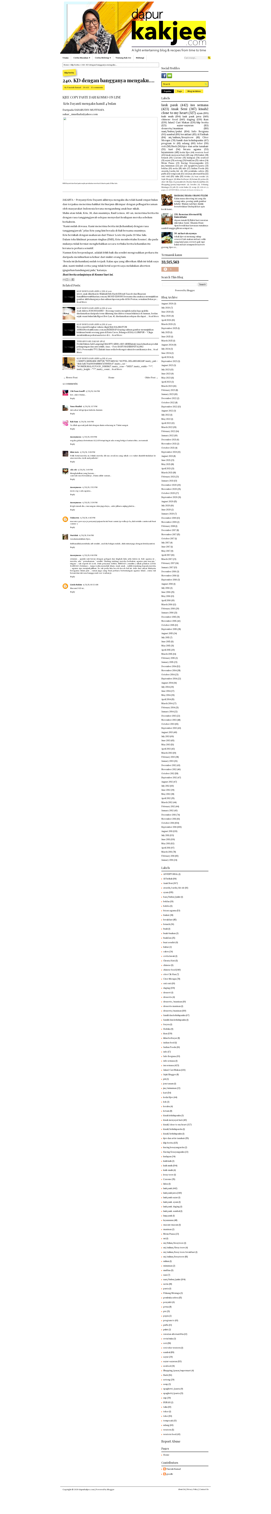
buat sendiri (200, 176)
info (184, 168)
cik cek (73, 469)
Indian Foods (197, 168)
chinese (167, 965)
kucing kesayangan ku (173, 1147)
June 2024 (166, 353)
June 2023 (166, 373)
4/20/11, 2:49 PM (85, 469)
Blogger (190, 290)
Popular (167, 91)
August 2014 (167, 683)
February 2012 (168, 806)
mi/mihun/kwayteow (181, 137)
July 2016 (165, 588)
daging (191, 119)
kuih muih (167, 116)
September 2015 (169, 629)
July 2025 (165, 332)
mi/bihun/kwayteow (173, 1243)
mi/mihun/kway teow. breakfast (179, 1252)
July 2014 (165, 687)
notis (175, 168)
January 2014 (167, 711)
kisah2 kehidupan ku (172, 1129)
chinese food (169, 119)
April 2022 (166, 423)
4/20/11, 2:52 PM (89, 487)
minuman (167, 1265)
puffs (163, 173)
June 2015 (165, 641)
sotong (178, 160)
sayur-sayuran (185, 125)
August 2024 (167, 344)
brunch (164, 157)
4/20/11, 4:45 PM (87, 517)
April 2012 (166, 798)
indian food (168, 1042)
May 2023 (166, 377)
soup (194, 187)
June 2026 (166, 311)
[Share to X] (70, 279)
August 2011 (167, 831)
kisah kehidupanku (172, 1115)
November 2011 (168, 819)
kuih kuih (167, 1161)
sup (192, 155)
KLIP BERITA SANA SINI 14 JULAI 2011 (94, 358)
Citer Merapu (169, 979)
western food (201, 152)
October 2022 (168, 402)
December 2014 (168, 666)
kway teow (168, 1174)
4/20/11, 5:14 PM (86, 535)
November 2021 (168, 443)
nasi (165, 1275)
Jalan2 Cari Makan (178, 122)
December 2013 (168, 716)
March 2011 (166, 852)
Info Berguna (199, 131)
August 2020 (167, 501)
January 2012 (167, 810)
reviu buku (183, 187)
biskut (201, 155)
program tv (168, 143)
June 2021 (165, 460)
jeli (174, 187)
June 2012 (165, 790)
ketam (194, 179)
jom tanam (168, 1083)
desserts (167, 997)
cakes (201, 160)
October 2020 (168, 493)
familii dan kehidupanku (174, 1020)
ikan (206, 119)
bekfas (164, 168)
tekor (166, 1411)
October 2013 (167, 724)
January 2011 (167, 860)
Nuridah (74, 535)
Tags (179, 91)
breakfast (186, 134)
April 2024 (166, 357)
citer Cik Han (166, 182)
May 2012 (165, 794)
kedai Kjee (185, 152)
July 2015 (165, 637)
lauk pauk (169, 105)
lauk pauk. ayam (170, 1202)
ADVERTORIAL (174, 190)
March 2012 (166, 802)
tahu (177, 176)
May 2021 (165, 464)
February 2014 (168, 707)
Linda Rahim (76, 584)
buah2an (190, 160)
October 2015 (167, 625)
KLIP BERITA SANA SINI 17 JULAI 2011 (94, 291)
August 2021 (167, 456)
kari (171, 149)
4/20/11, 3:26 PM (89, 502)
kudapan (191, 157)
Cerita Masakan (80, 58)
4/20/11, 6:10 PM (89, 555)
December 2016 (168, 571)
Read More (82, 302)
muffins (202, 182)
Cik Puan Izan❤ (77, 391)
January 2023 (167, 394)
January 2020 (167, 513)
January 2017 (167, 567)
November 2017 (168, 534)
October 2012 (167, 773)
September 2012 (169, 777)
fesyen (191, 190)
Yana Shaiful (76, 406)
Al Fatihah (203, 134)
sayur (167, 160)
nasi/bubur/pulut (171, 131)
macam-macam (170, 1224)
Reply (72, 398)
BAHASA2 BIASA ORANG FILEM (191, 195)
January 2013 (167, 761)
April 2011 (165, 847)
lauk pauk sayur (170, 1197)
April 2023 (166, 382)
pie (181, 165)
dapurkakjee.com (86, 1489)
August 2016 (167, 584)
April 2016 (166, 600)
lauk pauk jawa (192, 116)
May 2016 (165, 596)
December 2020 (169, 485)
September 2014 (169, 678)
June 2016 (165, 592)
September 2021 (169, 452)
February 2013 (168, 757)
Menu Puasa (167, 163)
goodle (169, 1474)
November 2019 (169, 522)
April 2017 (166, 555)
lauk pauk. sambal (171, 1211)
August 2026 (167, 303)
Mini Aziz (74, 452)
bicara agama (192, 149)
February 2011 (168, 856)
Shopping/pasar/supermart (173, 184)
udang (185, 143)
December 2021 (168, 439)
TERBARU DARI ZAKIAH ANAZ (91, 341)
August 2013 (167, 732)
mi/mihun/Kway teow (174, 1247)
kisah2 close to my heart (184, 111)
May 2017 (165, 551)
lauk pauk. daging (171, 1206)
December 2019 (168, 518)
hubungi (140, 58)
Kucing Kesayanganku (192, 163)
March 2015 (166, 654)
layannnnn (167, 152)
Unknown (74, 517)
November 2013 (168, 720)
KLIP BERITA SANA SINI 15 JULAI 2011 (94, 308)
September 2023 (169, 361)
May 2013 (165, 744)
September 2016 (169, 579)
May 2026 (166, 316)
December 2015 (168, 617)
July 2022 (165, 414)
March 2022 (167, 427)
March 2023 (167, 386)
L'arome (178, 157)
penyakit (179, 182)
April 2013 (166, 748)
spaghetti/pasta (196, 165)
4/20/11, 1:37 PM (90, 406)
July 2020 (165, 505)
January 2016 (167, 612)
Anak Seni (179, 109)
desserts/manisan (172, 128)
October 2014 (168, 674)
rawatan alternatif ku (194, 173)
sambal (171, 134)
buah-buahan (169, 933)
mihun (166, 1261)
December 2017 (168, 530)
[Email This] (64, 279)
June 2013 (165, 740)
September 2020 (169, 497)
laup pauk (167, 1215)
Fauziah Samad (74, 87)
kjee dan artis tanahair (195, 146)
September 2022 (169, 406)
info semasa (169, 1061)
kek (165, 1102)
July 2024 (165, 349)
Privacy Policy (192, 1489)
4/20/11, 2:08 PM (87, 452)
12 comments (97, 87)
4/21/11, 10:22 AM (90, 584)
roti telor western (172, 1347)
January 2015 (167, 662)
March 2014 (167, 703)
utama (66, 58)
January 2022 (167, 435)
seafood (204, 157)
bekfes (166, 906)
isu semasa (199, 105)
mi (164, 1238)
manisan (167, 1229)
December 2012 (168, 765)
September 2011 (169, 827)
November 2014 (169, 670)
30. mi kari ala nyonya (185, 233)
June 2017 (165, 546)
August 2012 (167, 781)
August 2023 (167, 365)
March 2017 (166, 559)
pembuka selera (196, 171)
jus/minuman (168, 165)
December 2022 (168, 398)
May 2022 (166, 419)
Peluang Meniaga (171, 1293)
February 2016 (168, 608)
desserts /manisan (172, 1001)
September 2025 (169, 328)
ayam (200, 113)
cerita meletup (102, 58)
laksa (198, 190)
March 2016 (167, 604)
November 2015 (168, 621)
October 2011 (167, 823)
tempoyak (175, 173)
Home (66, 65)
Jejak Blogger (167, 179)
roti (163, 146)
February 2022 (168, 431)
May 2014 (165, 695)
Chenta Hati (191, 182)
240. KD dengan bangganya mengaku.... (108, 80)
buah (184, 190)
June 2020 (166, 509)
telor (200, 143)
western (167, 1429)
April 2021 (166, 468)
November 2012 (168, 769)
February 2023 (168, 390)
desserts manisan (172, 1006)
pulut (165, 1329)
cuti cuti (165, 176)
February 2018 (168, 526)
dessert (167, 992)
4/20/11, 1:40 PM (86, 421)
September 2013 (169, 728)
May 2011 (165, 843)
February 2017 (168, 563)
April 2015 (166, 650)
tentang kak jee (123, 58)
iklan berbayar (183, 179)
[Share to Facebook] (72, 279)
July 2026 (165, 307)
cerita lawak (169, 956)
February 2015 (168, 658)
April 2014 (166, 699)
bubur (166, 947)
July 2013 (165, 736)
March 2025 (167, 340)
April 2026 (166, 320)
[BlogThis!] (67, 279)
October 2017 (167, 538)
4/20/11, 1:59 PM (89, 437)
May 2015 (165, 645)
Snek (174, 146)
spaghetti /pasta (171, 1388)
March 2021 (166, 472)
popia (163, 190)
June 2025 (166, 336)
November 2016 (169, 575)
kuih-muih (168, 1170)
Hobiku (187, 176)
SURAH (203, 187)
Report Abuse (170, 1441)
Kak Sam (74, 421)
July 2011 (165, 835)
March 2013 (166, 753)
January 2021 (167, 480)
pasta (166, 1288)
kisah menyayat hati (175, 155)
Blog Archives (194, 91)
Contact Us (203, 1489)
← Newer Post (71, 377)
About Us (181, 1489)
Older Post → (151, 377)
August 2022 (167, 410)
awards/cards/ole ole (172, 171)
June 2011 (165, 839)
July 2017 (165, 542)
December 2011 (168, 814)
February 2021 (168, 476)
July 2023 (165, 369)
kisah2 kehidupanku (172, 1133)
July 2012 (165, 786)
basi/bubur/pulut (172, 897)
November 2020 (169, 489)
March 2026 (167, 324)
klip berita (75, 65)
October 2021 (167, 447)
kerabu (194, 184)
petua (203, 179)
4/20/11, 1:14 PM (93, 391)
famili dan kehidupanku (189, 140)
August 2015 (167, 633)
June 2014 (165, 691)
